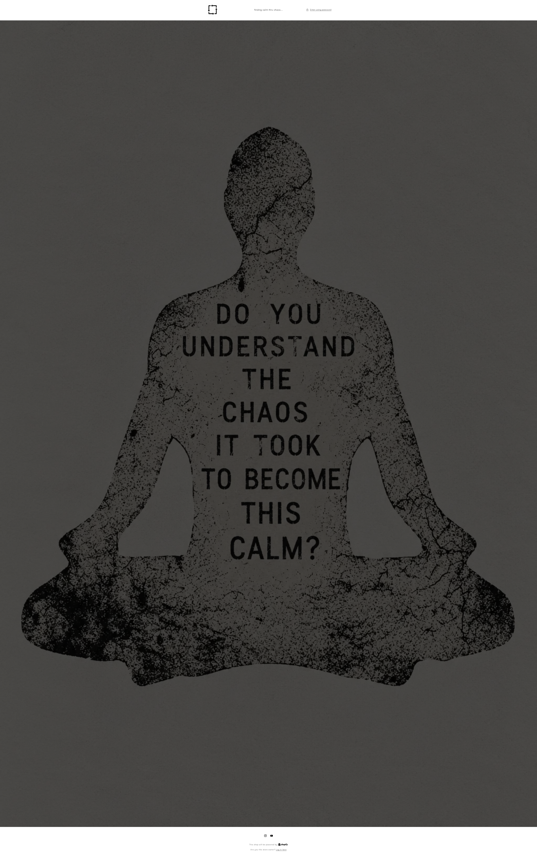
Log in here (281, 849)
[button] (318, 9)
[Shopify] (283, 844)
